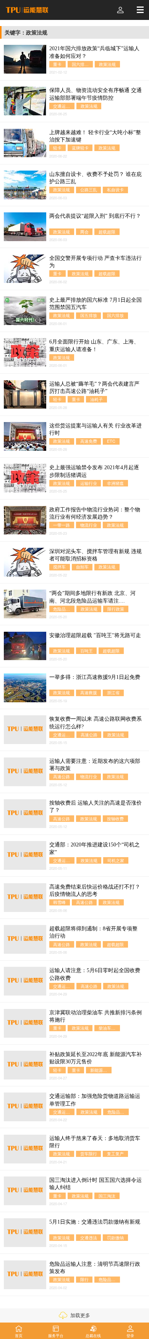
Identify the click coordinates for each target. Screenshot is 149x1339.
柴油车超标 (109, 1028)
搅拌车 (59, 567)
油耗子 (96, 399)
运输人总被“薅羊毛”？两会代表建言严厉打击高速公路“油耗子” (94, 387)
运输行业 (88, 483)
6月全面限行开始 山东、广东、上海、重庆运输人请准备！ (94, 345)
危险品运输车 (63, 609)
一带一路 (61, 525)
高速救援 (88, 692)
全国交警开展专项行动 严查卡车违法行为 (95, 262)
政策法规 (107, 64)
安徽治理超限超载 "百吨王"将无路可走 (95, 635)
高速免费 (88, 441)
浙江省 (113, 692)
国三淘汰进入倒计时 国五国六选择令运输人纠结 (95, 1184)
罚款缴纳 (115, 1237)
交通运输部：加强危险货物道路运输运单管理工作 (94, 1100)
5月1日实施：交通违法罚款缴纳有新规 (94, 1222)
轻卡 (57, 148)
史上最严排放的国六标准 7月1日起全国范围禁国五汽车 (95, 304)
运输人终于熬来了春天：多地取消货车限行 (94, 1142)
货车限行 (88, 1154)
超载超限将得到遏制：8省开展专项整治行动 (93, 932)
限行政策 (115, 609)
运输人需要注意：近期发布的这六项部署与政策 (94, 765)
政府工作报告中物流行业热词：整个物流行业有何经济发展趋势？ (94, 513)
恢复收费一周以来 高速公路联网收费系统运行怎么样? (95, 722)
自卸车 (82, 567)
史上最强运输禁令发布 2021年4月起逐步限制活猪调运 (94, 471)
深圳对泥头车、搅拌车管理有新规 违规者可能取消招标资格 (95, 555)
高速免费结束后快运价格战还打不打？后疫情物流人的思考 (94, 890)
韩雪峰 (59, 902)
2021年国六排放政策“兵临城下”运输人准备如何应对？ (94, 52)
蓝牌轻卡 (80, 148)
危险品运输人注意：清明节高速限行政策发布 (94, 1268)
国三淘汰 (107, 1196)
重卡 (57, 64)
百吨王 (86, 651)
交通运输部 (63, 106)
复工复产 (115, 1154)
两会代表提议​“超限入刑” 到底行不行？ (95, 216)
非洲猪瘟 (115, 483)
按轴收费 (115, 818)
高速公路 (89, 735)
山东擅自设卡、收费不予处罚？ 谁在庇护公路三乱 (95, 178)
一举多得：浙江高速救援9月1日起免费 (94, 677)
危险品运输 (117, 1112)
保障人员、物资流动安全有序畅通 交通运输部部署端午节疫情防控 (95, 94)
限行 (84, 1279)
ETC (111, 441)
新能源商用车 (101, 1070)
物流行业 (88, 525)
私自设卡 (115, 189)
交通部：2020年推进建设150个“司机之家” (94, 848)
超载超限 (107, 232)
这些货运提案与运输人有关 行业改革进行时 (95, 429)
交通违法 (88, 1237)
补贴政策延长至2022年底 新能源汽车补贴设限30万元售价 (95, 1058)
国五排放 (88, 315)
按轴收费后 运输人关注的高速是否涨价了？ (95, 806)
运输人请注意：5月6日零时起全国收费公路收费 (94, 974)
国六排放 (115, 315)
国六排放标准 (82, 64)
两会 (84, 232)
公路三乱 (88, 189)
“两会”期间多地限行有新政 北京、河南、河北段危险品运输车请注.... (92, 597)
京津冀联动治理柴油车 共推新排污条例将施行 (95, 1016)
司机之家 (115, 860)
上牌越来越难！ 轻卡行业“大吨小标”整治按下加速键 (95, 136)
